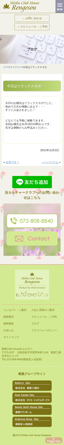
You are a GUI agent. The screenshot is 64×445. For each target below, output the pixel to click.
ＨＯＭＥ (8, 67)
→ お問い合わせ (32, 18)
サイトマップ (11, 337)
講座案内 (8, 316)
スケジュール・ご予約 (44, 316)
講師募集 (8, 323)
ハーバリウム (50, 162)
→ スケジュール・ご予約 (32, 26)
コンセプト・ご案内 (14, 309)
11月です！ (12, 162)
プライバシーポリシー (44, 330)
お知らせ (8, 330)
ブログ (18, 67)
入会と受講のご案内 (42, 309)
